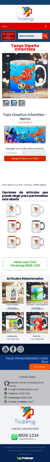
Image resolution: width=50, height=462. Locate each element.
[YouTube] (5, 351)
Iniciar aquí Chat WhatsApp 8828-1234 (25, 264)
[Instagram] (20, 351)
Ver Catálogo (39, 367)
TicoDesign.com (25, 454)
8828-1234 (28, 435)
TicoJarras (36, 451)
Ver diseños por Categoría (8, 35)
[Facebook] (13, 351)
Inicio (4, 26)
